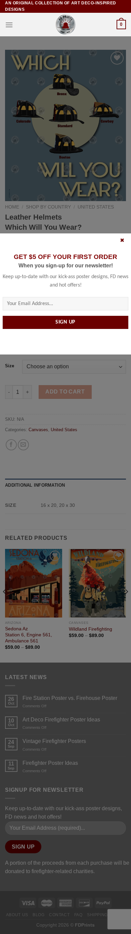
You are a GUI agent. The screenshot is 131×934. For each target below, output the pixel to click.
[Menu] (9, 24)
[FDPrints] (65, 24)
